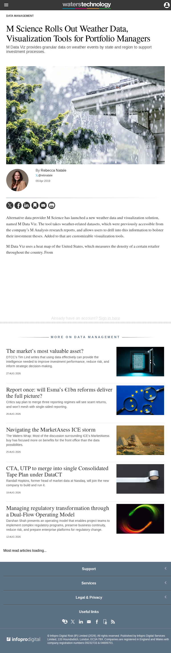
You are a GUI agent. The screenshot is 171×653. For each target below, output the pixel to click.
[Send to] (43, 205)
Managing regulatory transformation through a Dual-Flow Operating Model (57, 511)
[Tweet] (9, 205)
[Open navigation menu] (4, 5)
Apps (105, 621)
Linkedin (80, 621)
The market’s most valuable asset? (44, 351)
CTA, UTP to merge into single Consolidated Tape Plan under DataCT (57, 471)
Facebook (97, 621)
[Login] (166, 5)
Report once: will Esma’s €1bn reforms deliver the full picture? (59, 392)
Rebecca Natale (53, 170)
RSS (113, 621)
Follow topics (64, 621)
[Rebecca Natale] (17, 180)
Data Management (20, 16)
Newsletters (89, 621)
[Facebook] (18, 205)
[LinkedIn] (26, 205)
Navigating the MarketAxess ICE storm (51, 429)
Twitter (72, 621)
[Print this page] (51, 205)
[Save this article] (35, 205)
